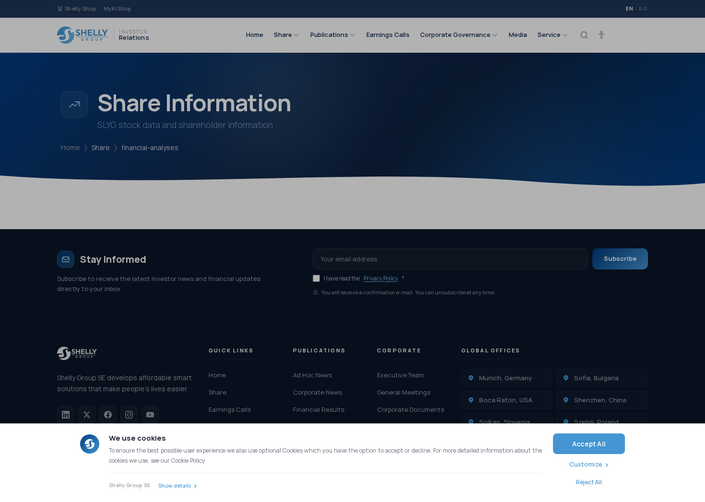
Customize (585, 464)
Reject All (589, 482)
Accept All (589, 443)
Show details (174, 485)
